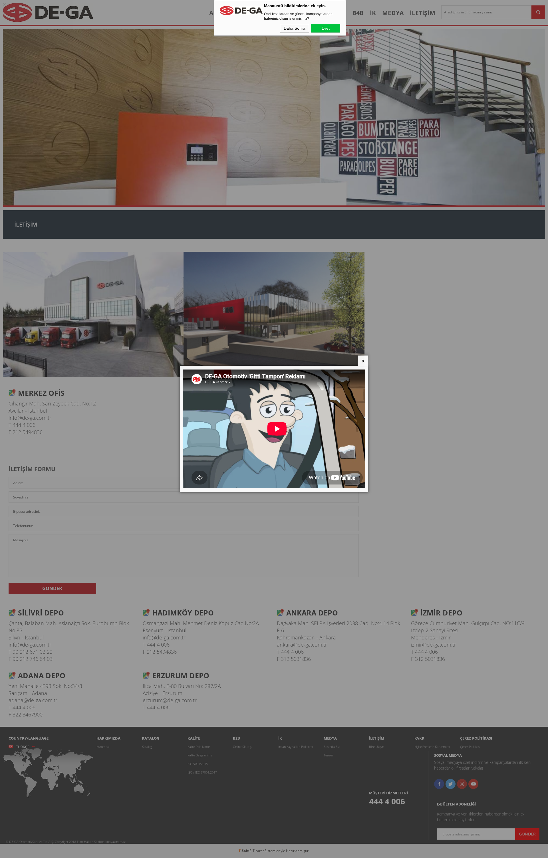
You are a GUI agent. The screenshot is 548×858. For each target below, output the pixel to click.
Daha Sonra (294, 28)
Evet (326, 28)
